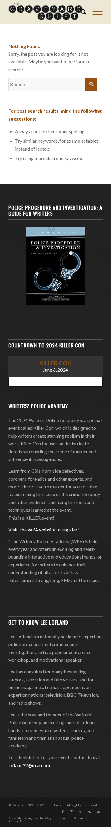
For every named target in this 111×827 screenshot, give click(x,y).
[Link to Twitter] (80, 812)
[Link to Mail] (98, 812)
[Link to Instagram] (71, 812)
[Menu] (94, 12)
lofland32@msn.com (29, 765)
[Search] (80, 12)
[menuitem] (80, 12)
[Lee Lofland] (46, 12)
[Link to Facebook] (62, 812)
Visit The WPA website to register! (43, 529)
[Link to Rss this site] (89, 812)
